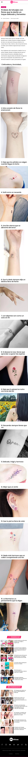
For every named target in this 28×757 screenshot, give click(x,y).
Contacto (11, 753)
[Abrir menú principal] (2, 2)
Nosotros (17, 753)
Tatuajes (3, 7)
